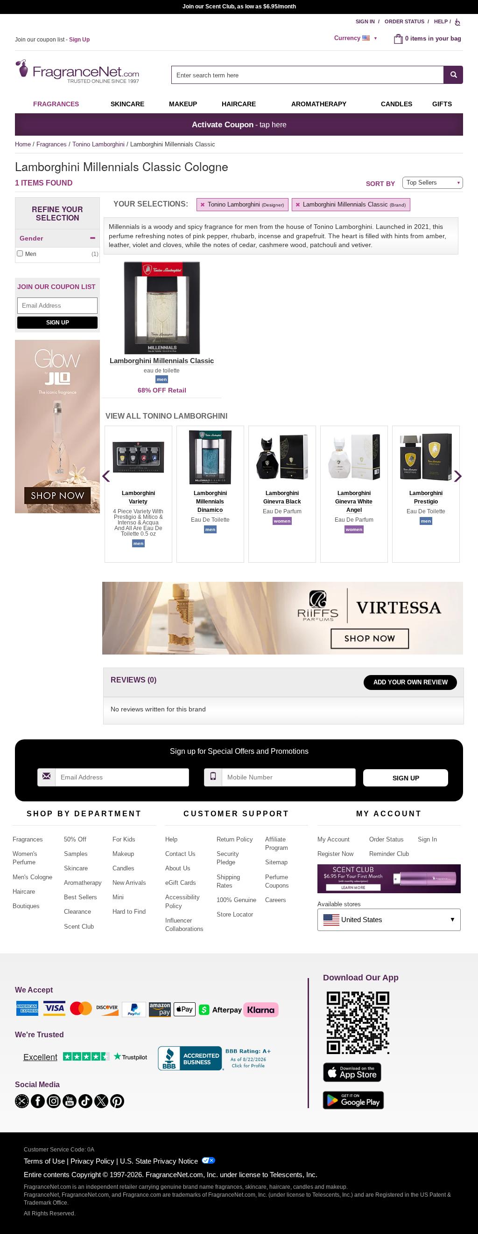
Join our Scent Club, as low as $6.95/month (239, 6)
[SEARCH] (453, 75)
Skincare (127, 104)
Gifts (442, 104)
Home (23, 144)
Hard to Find (129, 911)
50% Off (75, 839)
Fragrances (56, 104)
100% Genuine (236, 899)
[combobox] (317, 75)
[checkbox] (57, 254)
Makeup (183, 104)
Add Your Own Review (410, 682)
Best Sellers (80, 897)
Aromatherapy (83, 882)
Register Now (335, 853)
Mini (118, 897)
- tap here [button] (239, 124)
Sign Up (57, 322)
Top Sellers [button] (422, 182)
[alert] (357, 38)
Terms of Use (44, 1161)
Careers (275, 899)
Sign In (365, 21)
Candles (123, 868)
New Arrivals (129, 882)
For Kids (123, 839)
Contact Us (180, 853)
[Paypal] (134, 1009)
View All (166, 416)
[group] (138, 494)
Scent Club (79, 926)
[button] (161, 313)
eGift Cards (180, 882)
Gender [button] (31, 238)
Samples (76, 853)
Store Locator (235, 914)
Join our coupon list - (52, 39)
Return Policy (235, 839)
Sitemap (276, 862)
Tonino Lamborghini (99, 144)
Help (441, 21)
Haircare (239, 104)
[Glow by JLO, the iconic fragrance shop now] (57, 431)
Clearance (77, 911)
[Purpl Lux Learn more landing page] (389, 882)
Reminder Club (389, 853)
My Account (333, 839)
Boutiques (26, 906)
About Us (177, 868)
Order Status (404, 21)
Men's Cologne (32, 877)
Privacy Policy (92, 1161)
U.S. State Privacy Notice (159, 1161)
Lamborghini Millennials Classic (353, 204)
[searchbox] (307, 75)
